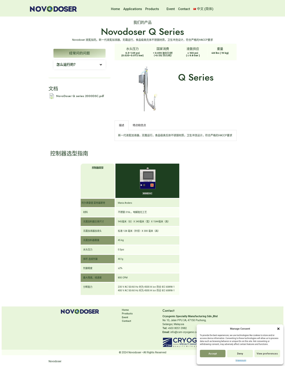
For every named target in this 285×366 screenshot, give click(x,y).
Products (152, 9)
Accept (212, 353)
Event (171, 9)
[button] (278, 328)
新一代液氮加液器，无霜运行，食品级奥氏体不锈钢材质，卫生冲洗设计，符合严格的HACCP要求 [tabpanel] (175, 135)
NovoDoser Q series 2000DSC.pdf (80, 96)
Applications (132, 9)
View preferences (267, 353)
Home (115, 9)
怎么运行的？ (66, 64)
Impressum (241, 360)
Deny (240, 353)
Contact (184, 9)
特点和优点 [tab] (139, 125)
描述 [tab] (121, 125)
